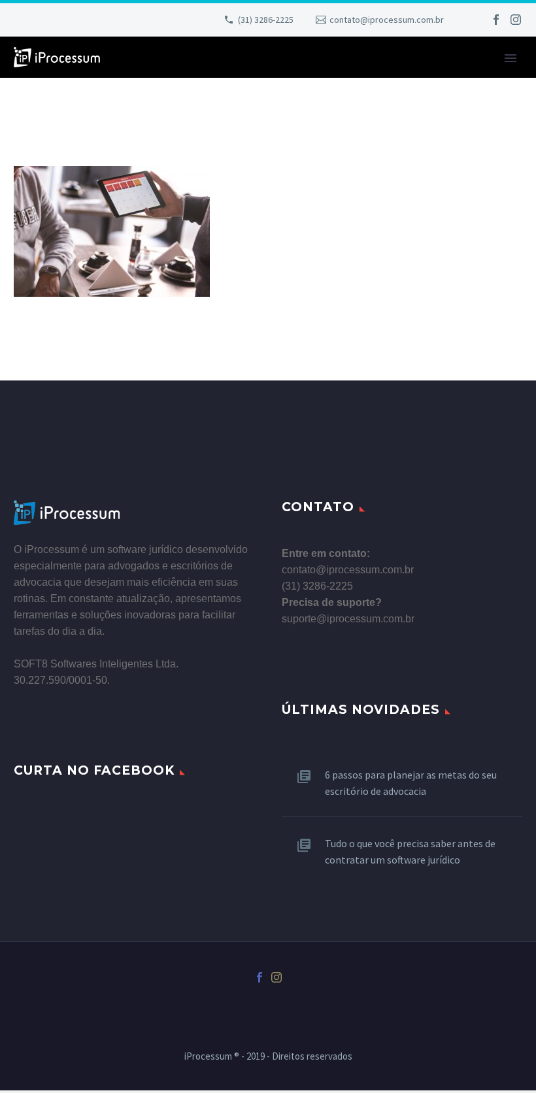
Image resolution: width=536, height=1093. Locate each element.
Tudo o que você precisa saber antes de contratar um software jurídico (410, 851)
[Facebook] (496, 19)
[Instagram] (516, 19)
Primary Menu (510, 58)
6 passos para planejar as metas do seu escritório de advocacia (411, 783)
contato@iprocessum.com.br (386, 19)
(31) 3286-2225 (265, 19)
